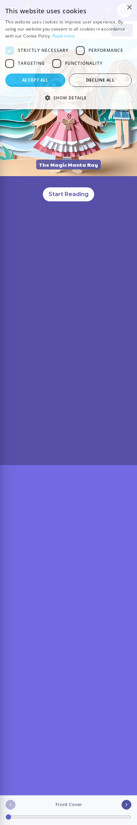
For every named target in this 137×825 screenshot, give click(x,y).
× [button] (129, 7)
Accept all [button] (35, 80)
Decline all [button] (100, 80)
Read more (63, 36)
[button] (68, 97)
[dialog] (68, 54)
